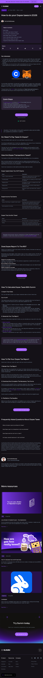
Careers (17, 664)
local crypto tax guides (18, 148)
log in (19, 102)
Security (32, 666)
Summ (12, 89)
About (17, 661)
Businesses (3, 669)
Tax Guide (10, 661)
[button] (21, 425)
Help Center (11, 666)
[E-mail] (40, 48)
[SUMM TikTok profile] (41, 658)
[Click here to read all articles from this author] (21, 462)
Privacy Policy (33, 661)
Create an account (8, 102)
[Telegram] (32, 48)
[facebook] (3, 48)
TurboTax (37, 388)
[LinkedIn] (17, 48)
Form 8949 (11, 389)
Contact (17, 666)
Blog (9, 664)
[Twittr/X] (10, 48)
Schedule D (18, 389)
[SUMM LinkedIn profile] (38, 658)
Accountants (3, 666)
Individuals (3, 664)
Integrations (3, 661)
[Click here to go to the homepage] (4, 6)
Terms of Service (34, 663)
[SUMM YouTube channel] (35, 658)
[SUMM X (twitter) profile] (32, 658)
